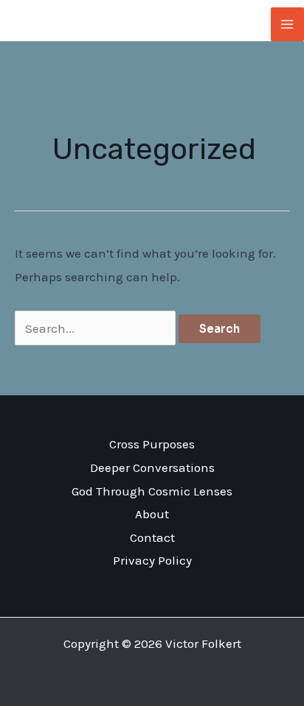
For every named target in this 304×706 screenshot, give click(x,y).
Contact (152, 537)
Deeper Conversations (152, 467)
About (152, 513)
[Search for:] (97, 328)
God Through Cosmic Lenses (152, 491)
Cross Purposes (152, 444)
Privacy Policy (152, 560)
